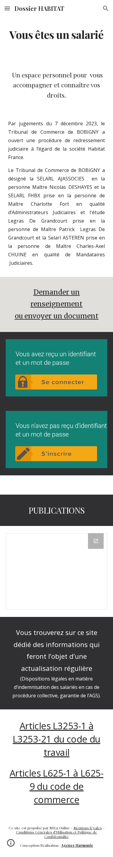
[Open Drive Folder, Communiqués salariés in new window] (96, 541)
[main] (57, 35)
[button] (7, 8)
